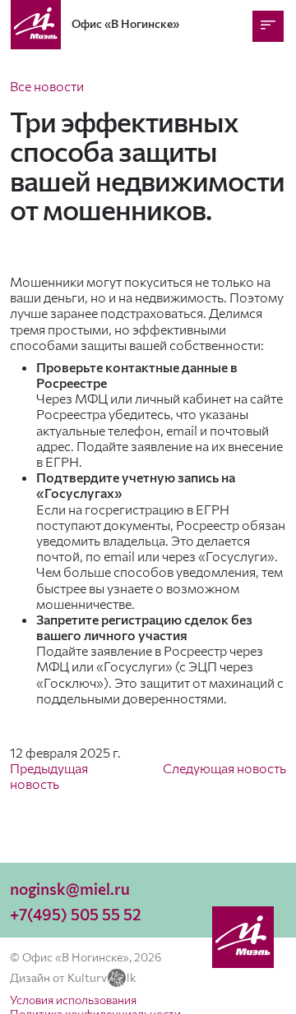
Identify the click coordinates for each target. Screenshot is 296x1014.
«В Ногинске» (125, 23)
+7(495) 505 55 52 (75, 914)
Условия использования (73, 1000)
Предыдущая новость (49, 775)
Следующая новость (224, 768)
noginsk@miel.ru (70, 888)
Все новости (47, 86)
